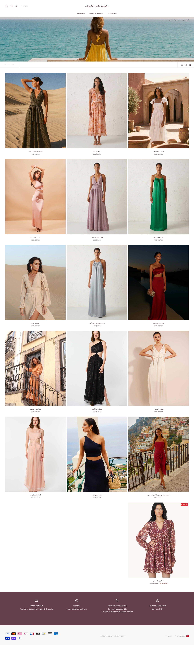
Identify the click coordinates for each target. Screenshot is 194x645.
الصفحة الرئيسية (185, 20)
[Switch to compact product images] (182, 65)
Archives (81, 13)
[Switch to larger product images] (190, 65)
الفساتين (171, 20)
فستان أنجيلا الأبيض (158, 151)
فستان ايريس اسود (97, 495)
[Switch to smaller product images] (186, 65)
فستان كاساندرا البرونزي (36, 151)
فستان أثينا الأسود (97, 409)
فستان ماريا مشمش (35, 409)
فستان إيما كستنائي (158, 581)
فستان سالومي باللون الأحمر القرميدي (158, 495)
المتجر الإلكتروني (112, 13)
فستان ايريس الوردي (35, 237)
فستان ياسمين (97, 151)
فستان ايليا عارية (35, 323)
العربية (169, 636)
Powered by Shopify (113, 636)
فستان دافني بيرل (158, 409)
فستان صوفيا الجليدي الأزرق (97, 323)
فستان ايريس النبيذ (158, 323)
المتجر (177, 20)
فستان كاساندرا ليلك (97, 237)
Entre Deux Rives (96, 13)
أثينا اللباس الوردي (35, 495)
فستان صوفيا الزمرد (158, 237)
